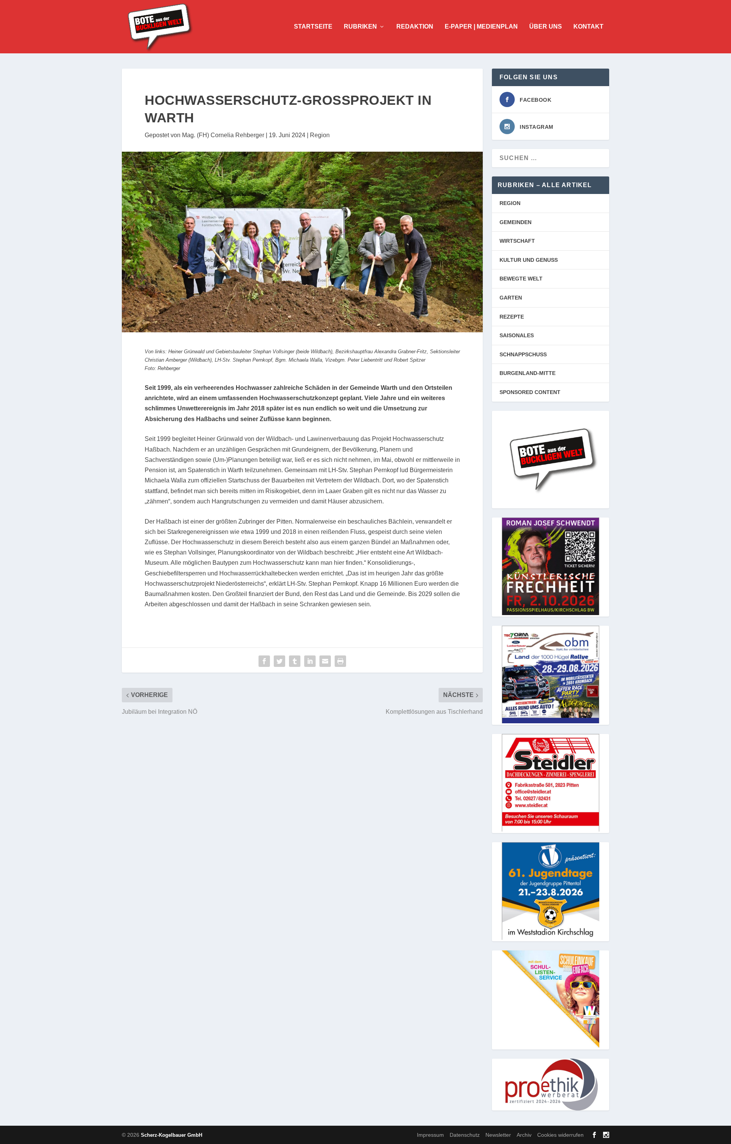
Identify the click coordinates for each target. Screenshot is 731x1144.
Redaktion (414, 27)
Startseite (313, 27)
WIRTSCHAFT (517, 241)
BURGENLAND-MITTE (527, 373)
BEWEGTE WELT (521, 279)
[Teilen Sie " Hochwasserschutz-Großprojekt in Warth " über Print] (340, 661)
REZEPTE (512, 317)
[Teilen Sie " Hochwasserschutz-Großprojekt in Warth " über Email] (325, 661)
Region (320, 135)
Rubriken (360, 27)
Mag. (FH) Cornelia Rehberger (223, 135)
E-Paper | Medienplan (481, 27)
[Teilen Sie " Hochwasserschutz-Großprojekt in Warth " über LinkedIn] (310, 661)
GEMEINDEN (515, 222)
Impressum (430, 1135)
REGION (510, 203)
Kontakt (588, 27)
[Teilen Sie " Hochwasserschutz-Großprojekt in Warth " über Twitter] (279, 661)
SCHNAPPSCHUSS (523, 354)
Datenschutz (465, 1135)
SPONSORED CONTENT (530, 392)
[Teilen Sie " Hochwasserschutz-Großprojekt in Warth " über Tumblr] (294, 661)
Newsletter (498, 1135)
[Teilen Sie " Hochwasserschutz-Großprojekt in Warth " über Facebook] (264, 661)
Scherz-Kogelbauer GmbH (171, 1135)
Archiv (524, 1135)
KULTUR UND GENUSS (529, 260)
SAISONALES (517, 335)
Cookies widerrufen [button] (560, 1135)
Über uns (545, 27)
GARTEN (511, 298)
